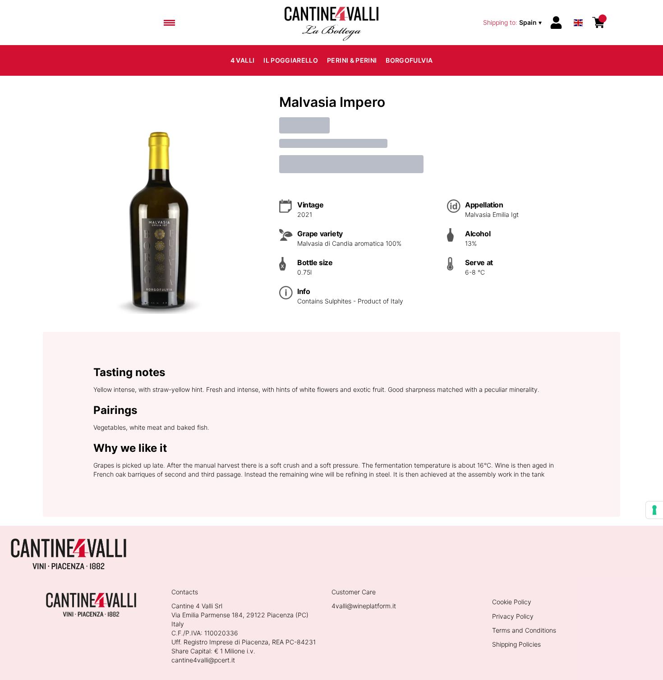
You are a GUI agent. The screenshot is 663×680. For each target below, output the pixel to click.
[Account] (556, 22)
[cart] (598, 22)
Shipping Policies (516, 644)
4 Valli (242, 60)
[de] (578, 10)
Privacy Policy (513, 616)
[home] (331, 22)
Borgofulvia (409, 60)
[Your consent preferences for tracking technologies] (654, 510)
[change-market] (513, 22)
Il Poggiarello (290, 60)
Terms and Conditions (524, 630)
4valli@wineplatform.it (364, 606)
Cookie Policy (511, 602)
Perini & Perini (352, 60)
